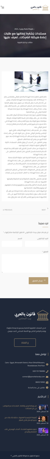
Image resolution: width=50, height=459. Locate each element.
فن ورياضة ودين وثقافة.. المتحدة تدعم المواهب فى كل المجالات (20, 407)
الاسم (20, 238)
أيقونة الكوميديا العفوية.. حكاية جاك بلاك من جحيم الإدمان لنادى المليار (21, 419)
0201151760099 (39, 371)
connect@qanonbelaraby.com (33, 376)
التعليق (45, 251)
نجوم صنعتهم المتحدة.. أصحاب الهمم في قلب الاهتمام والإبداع (20, 430)
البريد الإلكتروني (42, 238)
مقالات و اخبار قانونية (25, 42)
